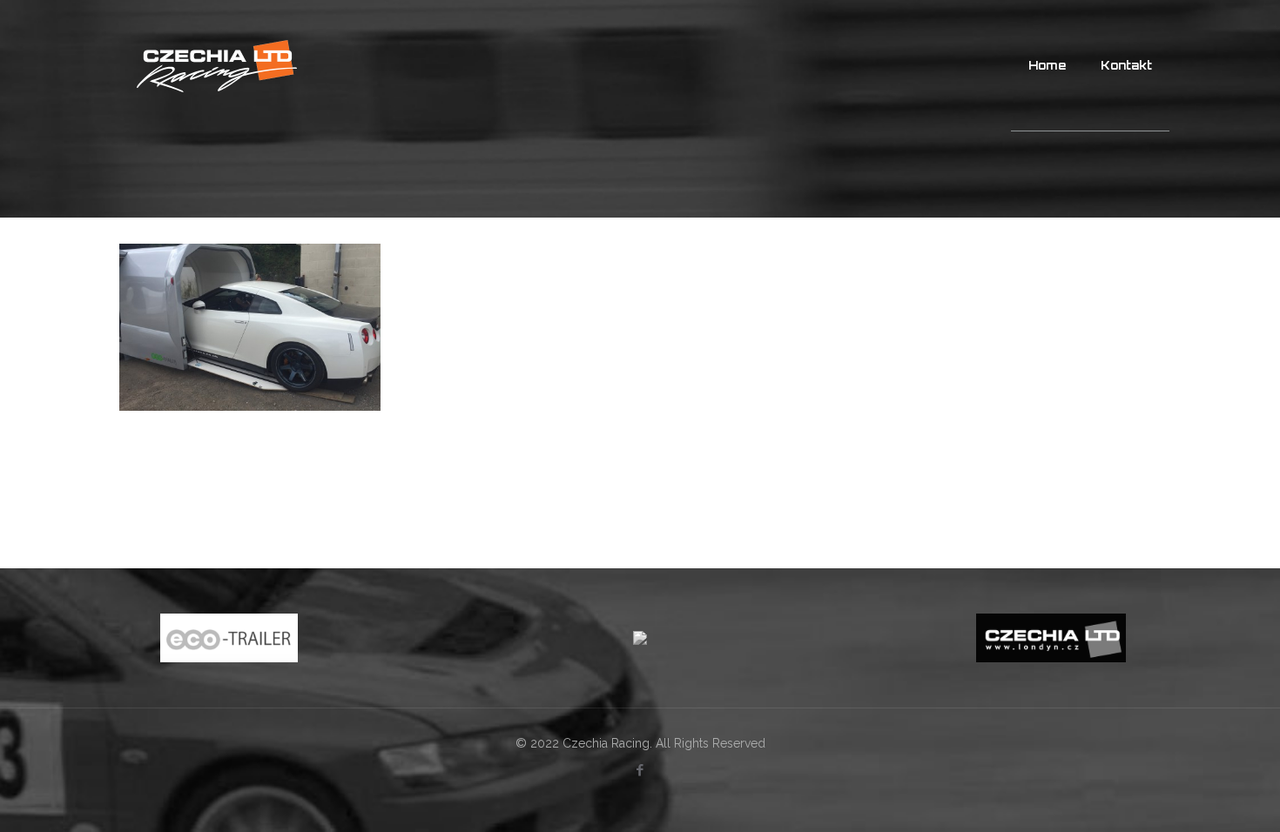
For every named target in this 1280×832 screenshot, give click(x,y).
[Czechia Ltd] (1050, 637)
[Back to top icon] (1196, 796)
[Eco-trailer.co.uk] (229, 637)
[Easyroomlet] (640, 637)
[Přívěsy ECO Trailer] (217, 65)
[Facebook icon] (640, 770)
